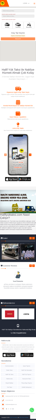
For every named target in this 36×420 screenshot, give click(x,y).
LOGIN (25, 3)
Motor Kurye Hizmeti (23, 417)
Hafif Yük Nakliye (13, 417)
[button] (5, 155)
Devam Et (18, 38)
